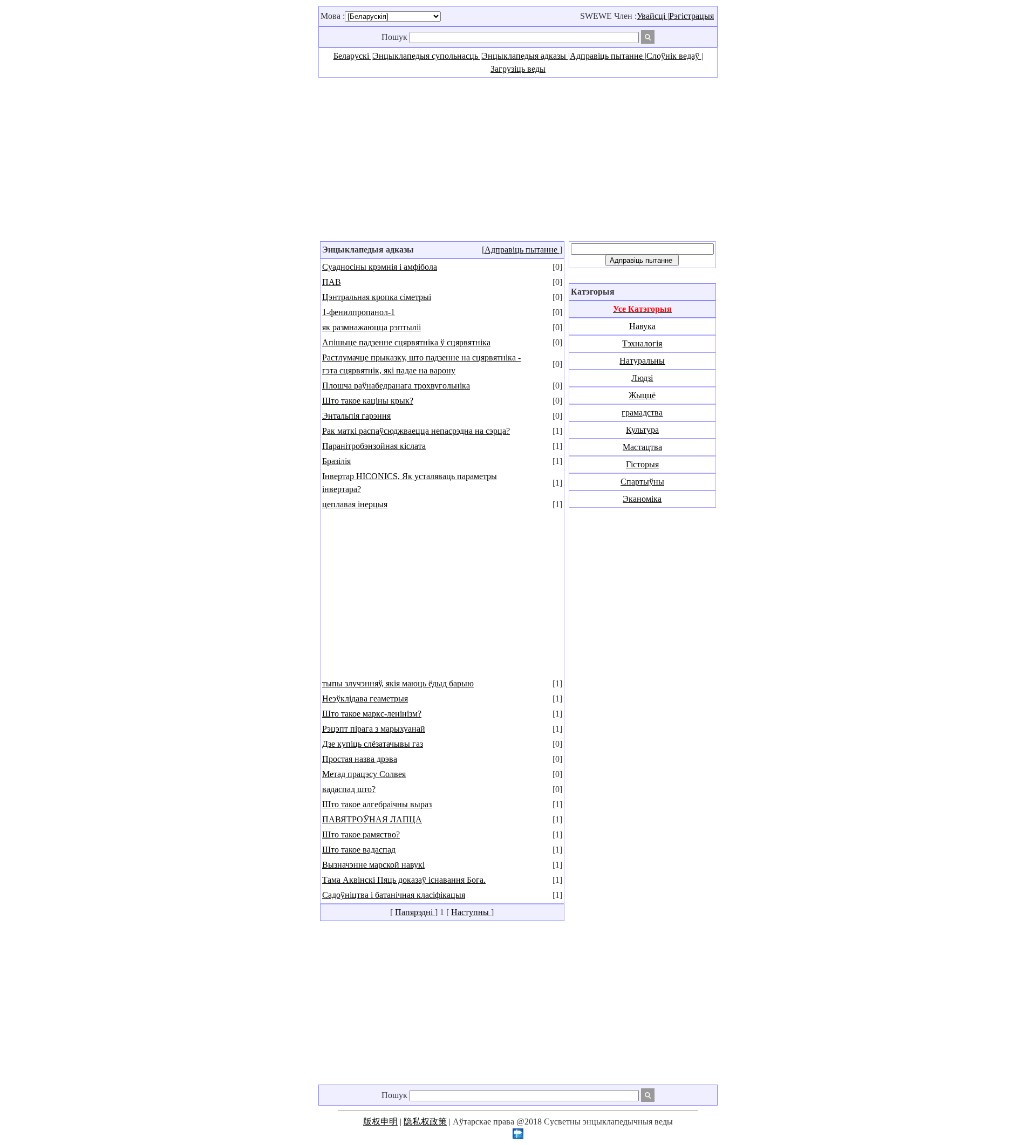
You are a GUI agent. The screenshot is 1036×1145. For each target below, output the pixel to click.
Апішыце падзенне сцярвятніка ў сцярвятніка (406, 342)
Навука (642, 326)
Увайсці (652, 16)
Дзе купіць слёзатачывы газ (372, 743)
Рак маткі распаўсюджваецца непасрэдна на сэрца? (416, 430)
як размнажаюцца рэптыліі (371, 327)
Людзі (642, 378)
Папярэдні (415, 912)
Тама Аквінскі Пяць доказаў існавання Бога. (404, 879)
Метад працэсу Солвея (364, 774)
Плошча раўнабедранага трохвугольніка (396, 385)
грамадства (642, 412)
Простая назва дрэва (359, 759)
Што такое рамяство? (361, 834)
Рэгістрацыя (691, 16)
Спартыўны (642, 481)
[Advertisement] (518, 158)
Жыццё (642, 395)
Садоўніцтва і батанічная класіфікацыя (393, 894)
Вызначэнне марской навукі (373, 864)
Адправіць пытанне (607, 55)
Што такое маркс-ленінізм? (371, 713)
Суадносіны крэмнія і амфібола (379, 266)
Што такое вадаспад (359, 849)
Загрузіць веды (518, 68)
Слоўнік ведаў (673, 55)
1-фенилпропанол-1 (358, 312)
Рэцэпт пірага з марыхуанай (373, 728)
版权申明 (380, 1121)
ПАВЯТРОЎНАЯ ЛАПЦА (372, 819)
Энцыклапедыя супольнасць (426, 55)
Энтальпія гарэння (356, 415)
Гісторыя (642, 464)
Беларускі (352, 55)
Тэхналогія (642, 343)
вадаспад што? (349, 789)
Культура (642, 429)
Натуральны (642, 360)
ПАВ (331, 282)
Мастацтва (642, 447)
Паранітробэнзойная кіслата (374, 446)
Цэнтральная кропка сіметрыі (376, 297)
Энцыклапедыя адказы (525, 55)
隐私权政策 (425, 1121)
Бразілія (336, 461)
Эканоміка (642, 498)
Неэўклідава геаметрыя (365, 698)
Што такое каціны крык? (367, 400)
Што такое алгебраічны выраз (377, 804)
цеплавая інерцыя (354, 504)
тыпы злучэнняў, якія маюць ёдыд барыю (398, 683)
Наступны (471, 912)
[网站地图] (518, 1136)
